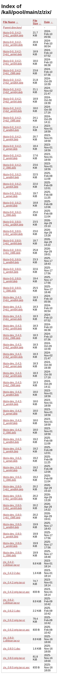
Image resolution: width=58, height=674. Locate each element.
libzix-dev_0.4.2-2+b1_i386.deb (12, 336)
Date (47, 22)
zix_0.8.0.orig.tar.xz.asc (16, 667)
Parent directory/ (12, 27)
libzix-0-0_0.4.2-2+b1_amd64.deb (13, 34)
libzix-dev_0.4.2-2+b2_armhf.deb (12, 374)
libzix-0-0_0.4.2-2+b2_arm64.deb (13, 91)
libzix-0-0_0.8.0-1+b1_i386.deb (12, 251)
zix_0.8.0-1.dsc (11, 648)
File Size (35, 22)
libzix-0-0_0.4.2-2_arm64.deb (12, 138)
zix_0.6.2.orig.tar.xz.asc (16, 629)
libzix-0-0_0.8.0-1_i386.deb (12, 289)
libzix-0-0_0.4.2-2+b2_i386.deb (12, 119)
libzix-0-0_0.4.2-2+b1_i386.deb (12, 72)
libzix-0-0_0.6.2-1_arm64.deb (12, 185)
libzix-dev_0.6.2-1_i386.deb (12, 478)
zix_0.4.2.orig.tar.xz (14, 582)
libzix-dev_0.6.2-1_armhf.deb (12, 469)
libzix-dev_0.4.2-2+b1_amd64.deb (13, 299)
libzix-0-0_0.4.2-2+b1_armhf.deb (12, 62)
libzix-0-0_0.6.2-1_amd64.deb (12, 176)
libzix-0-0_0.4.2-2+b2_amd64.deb (13, 81)
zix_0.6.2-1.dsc (11, 610)
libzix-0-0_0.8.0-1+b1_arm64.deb (13, 232)
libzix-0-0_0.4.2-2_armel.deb (12, 147)
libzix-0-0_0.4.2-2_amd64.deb (12, 128)
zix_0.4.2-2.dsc (11, 573)
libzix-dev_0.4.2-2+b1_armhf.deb (12, 327)
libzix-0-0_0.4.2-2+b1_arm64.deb (13, 43)
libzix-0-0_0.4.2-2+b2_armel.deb (12, 100)
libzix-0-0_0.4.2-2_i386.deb (12, 166)
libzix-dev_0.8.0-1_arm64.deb (12, 535)
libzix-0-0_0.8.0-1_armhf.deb (12, 280)
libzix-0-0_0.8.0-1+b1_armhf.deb (12, 242)
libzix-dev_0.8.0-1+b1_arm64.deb (13, 497)
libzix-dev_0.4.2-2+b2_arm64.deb (13, 355)
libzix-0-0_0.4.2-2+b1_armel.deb (12, 53)
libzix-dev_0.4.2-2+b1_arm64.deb (13, 308)
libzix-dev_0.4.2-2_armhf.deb (12, 422)
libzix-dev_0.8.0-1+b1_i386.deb (12, 516)
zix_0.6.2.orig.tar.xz (14, 620)
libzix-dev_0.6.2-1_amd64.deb (12, 440)
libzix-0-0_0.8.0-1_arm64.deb (12, 270)
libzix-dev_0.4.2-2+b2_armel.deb (12, 365)
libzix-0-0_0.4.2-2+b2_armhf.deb (12, 109)
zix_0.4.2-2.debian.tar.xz (11, 563)
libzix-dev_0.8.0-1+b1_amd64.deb (13, 488)
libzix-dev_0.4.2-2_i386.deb (12, 431)
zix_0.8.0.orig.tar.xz (14, 658)
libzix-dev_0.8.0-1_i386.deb (12, 554)
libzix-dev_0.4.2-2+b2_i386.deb (12, 384)
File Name (9, 22)
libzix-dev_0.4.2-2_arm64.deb (12, 403)
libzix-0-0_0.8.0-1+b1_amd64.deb (13, 223)
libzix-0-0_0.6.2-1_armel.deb (12, 195)
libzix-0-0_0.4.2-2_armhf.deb (12, 157)
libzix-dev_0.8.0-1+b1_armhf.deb (12, 507)
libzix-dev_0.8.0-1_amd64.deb (12, 526)
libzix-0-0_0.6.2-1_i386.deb (12, 213)
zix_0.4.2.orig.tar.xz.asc (16, 592)
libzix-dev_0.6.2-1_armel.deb (12, 459)
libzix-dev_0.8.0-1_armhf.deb (12, 544)
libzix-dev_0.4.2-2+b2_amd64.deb (13, 346)
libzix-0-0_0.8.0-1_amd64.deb (12, 261)
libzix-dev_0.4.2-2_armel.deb (12, 412)
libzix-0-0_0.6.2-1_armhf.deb (12, 204)
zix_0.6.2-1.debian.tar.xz (11, 601)
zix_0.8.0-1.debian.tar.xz (11, 639)
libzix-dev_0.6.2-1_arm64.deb (12, 450)
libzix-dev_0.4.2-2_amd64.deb (12, 393)
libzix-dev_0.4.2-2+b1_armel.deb (12, 317)
